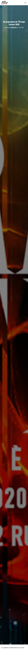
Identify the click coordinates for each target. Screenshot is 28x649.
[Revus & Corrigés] (5, 3)
